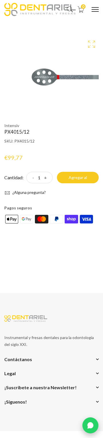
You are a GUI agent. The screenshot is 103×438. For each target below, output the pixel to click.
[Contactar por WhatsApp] (90, 425)
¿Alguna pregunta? (28, 192)
